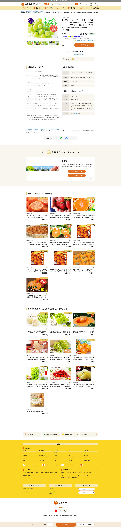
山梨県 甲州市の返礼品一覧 (53, 129)
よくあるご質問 (52, 491)
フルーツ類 (35, 11)
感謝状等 (70, 460)
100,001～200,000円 (74, 475)
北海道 (28, 472)
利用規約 (45, 515)
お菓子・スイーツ (42, 455)
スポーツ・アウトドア (88, 457)
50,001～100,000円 (65, 475)
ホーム (22, 11)
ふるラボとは (52, 488)
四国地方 (56, 472)
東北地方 (33, 472)
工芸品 (55, 460)
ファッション (41, 460)
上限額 (91, 5)
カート (98, 5)
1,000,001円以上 (75, 477)
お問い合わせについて (78, 54)
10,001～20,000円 (70, 472)
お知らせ (51, 493)
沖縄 (29, 475)
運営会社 (76, 515)
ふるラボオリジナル (42, 450)
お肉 (69, 450)
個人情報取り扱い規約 (53, 515)
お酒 (85, 452)
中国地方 (52, 472)
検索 (76, 4)
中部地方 (36, 129)
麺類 (69, 455)
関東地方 (37, 472)
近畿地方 (47, 472)
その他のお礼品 (87, 460)
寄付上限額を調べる (27, 491)
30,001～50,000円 (87, 472)
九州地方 (25, 475)
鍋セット (25, 457)
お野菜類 (55, 452)
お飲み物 (25, 455)
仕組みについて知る (81, 40)
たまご (70, 452)
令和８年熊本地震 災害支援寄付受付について (60, 0)
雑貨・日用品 (71, 457)
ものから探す (28, 11)
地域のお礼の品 (57, 457)
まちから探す (29, 129)
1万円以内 (63, 472)
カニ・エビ (25, 452)
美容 (24, 460)
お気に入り (95, 5)
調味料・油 (86, 455)
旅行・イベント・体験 (42, 457)
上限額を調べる (91, 40)
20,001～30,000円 (78, 472)
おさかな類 (40, 452)
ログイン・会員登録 (84, 4)
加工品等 (55, 455)
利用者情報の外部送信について (66, 515)
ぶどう (41, 11)
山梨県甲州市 (43, 129)
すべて (24, 450)
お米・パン (56, 450)
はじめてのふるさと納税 (28, 488)
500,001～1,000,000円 (65, 477)
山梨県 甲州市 (65, 17)
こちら (82, 38)
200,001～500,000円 (84, 475)
